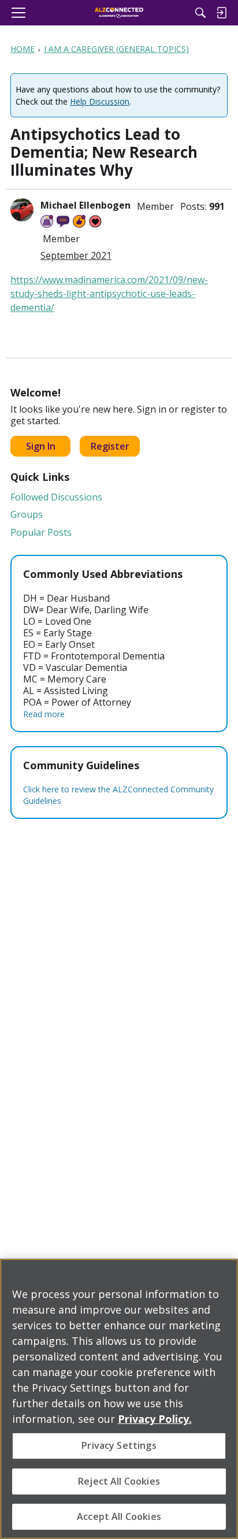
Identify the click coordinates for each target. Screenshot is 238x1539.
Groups (26, 514)
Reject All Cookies (119, 1481)
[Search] (200, 12)
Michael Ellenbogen (85, 205)
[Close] (224, 1275)
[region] (119, 1399)
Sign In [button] (40, 446)
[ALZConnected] (119, 12)
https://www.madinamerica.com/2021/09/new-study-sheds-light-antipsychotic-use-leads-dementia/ (109, 293)
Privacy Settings (119, 1445)
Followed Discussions (56, 497)
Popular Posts (41, 532)
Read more (44, 714)
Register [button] (110, 446)
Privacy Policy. (155, 1419)
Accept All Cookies (119, 1516)
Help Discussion (99, 101)
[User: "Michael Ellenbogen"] (22, 209)
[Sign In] (221, 12)
